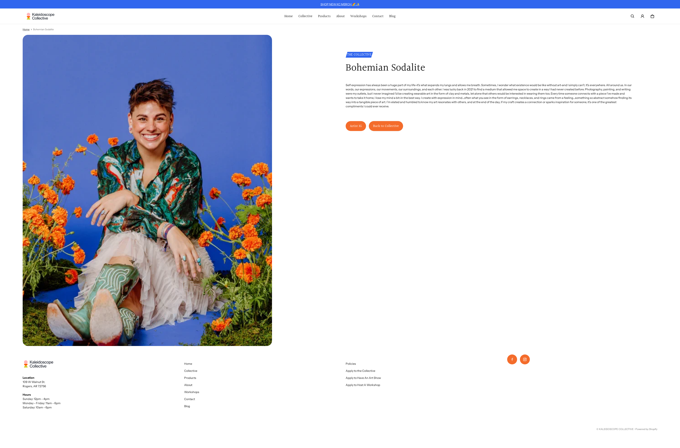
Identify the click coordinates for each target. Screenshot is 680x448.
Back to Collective (386, 126)
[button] (633, 16)
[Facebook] (512, 359)
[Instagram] (525, 359)
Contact (378, 16)
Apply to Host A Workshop (363, 385)
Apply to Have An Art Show (363, 378)
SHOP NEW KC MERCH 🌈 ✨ (340, 4)
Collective (305, 16)
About (340, 16)
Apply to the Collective (360, 371)
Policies (351, 363)
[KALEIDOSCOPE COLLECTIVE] (41, 16)
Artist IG (356, 126)
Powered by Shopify (646, 429)
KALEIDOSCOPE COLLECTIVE (616, 429)
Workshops (358, 16)
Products (324, 16)
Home (288, 16)
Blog (392, 16)
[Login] (642, 16)
